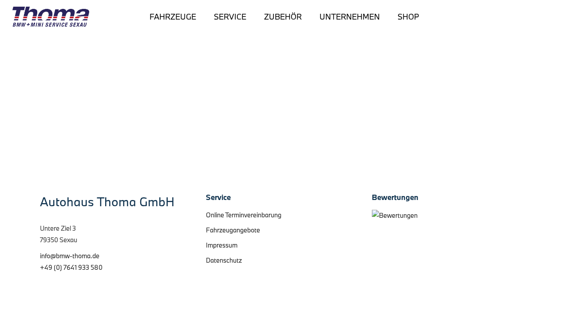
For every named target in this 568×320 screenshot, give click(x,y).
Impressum (221, 245)
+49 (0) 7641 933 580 (71, 267)
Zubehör (283, 17)
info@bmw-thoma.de (69, 256)
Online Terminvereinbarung (243, 215)
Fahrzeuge (173, 17)
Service (230, 17)
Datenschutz (224, 260)
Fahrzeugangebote (233, 230)
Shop (408, 17)
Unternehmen (350, 17)
